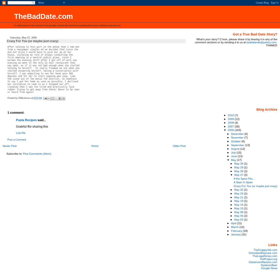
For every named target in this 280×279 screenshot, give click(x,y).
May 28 (239, 171)
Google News (269, 268)
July (234, 152)
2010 (231, 115)
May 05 (239, 215)
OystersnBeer (269, 265)
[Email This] (49, 99)
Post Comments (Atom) (37, 153)
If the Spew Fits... (244, 178)
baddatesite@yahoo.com (261, 42)
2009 (231, 119)
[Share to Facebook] (60, 99)
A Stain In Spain (243, 182)
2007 (231, 126)
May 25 (239, 189)
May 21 (239, 197)
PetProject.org (268, 259)
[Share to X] (56, 99)
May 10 (239, 208)
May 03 (239, 219)
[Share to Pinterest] (64, 99)
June (234, 156)
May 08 (239, 212)
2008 (231, 122)
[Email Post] (45, 98)
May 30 (239, 163)
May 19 (239, 200)
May (234, 159)
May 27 (239, 174)
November (237, 137)
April (234, 223)
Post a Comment (16, 139)
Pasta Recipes (26, 120)
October (236, 141)
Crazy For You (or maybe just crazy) (255, 186)
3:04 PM (20, 133)
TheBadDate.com (43, 16)
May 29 (239, 167)
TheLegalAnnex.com (264, 255)
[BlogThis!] (53, 99)
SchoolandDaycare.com (263, 252)
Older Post (179, 145)
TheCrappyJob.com (265, 249)
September (238, 145)
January (236, 234)
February (237, 230)
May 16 (239, 204)
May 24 (239, 193)
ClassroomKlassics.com (263, 262)
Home (94, 145)
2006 (231, 130)
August (235, 148)
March (235, 227)
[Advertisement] (253, 77)
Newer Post (10, 145)
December (237, 133)
